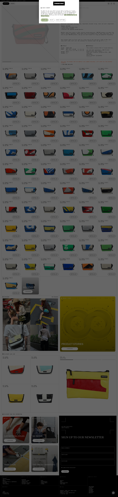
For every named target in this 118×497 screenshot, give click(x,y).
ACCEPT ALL (44, 19)
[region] (59, 11)
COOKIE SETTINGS (60, 19)
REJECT (51, 19)
